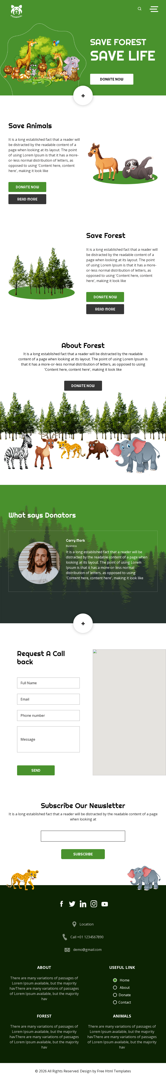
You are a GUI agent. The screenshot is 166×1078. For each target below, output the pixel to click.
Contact (124, 1002)
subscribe (83, 854)
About (125, 987)
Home (124, 980)
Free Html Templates (114, 1071)
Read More (27, 199)
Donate (125, 995)
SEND (35, 770)
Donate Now (111, 79)
